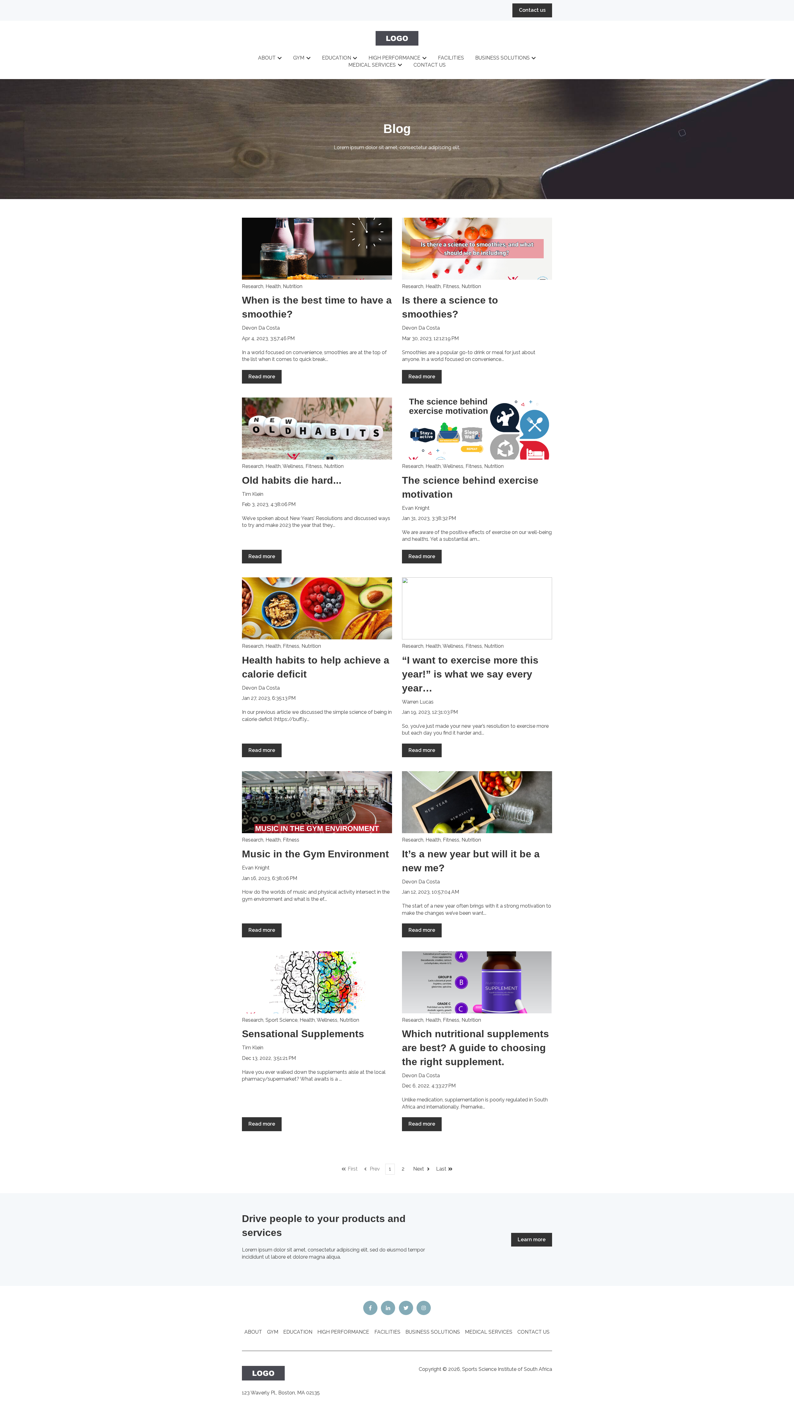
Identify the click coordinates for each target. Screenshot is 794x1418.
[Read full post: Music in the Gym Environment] (317, 802)
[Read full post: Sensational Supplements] (317, 982)
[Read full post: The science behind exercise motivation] (477, 429)
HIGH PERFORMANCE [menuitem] (343, 1332)
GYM (298, 58)
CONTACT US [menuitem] (533, 1332)
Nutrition (292, 286)
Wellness (293, 466)
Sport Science (281, 1020)
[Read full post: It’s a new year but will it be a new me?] (477, 802)
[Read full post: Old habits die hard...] (317, 429)
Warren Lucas (418, 702)
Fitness (451, 286)
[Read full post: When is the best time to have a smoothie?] (317, 249)
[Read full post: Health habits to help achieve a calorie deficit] (317, 608)
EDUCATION (336, 58)
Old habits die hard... (291, 480)
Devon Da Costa (261, 328)
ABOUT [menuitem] (253, 1332)
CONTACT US (429, 65)
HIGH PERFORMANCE (394, 58)
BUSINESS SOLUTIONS (502, 58)
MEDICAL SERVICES (372, 65)
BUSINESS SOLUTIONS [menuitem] (432, 1332)
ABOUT (267, 58)
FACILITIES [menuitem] (387, 1332)
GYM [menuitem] (272, 1332)
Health (273, 286)
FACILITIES (451, 58)
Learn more (532, 1239)
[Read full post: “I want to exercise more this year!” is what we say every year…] (477, 608)
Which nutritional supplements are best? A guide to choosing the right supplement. (475, 1047)
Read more (261, 377)
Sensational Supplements (303, 1033)
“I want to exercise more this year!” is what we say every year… (470, 674)
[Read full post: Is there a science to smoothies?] (477, 249)
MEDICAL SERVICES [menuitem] (488, 1332)
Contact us (532, 10)
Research (252, 286)
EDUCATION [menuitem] (297, 1332)
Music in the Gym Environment (315, 854)
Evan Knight (416, 508)
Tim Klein (252, 494)
